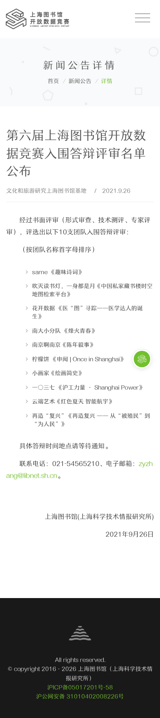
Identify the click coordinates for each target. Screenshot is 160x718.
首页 (53, 81)
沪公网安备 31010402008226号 (80, 696)
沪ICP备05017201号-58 (80, 687)
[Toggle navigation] (142, 18)
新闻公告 (80, 81)
